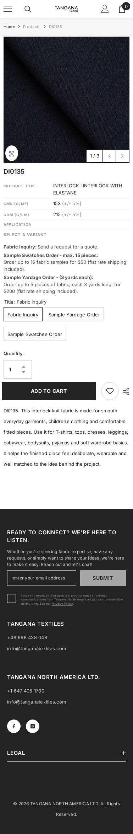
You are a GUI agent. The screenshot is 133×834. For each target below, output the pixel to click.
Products (32, 26)
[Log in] (105, 9)
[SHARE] (124, 391)
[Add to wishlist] (110, 391)
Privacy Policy (62, 603)
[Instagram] (32, 726)
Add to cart (49, 391)
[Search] (28, 9)
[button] (109, 156)
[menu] (8, 9)
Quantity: (14, 353)
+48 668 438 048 (27, 637)
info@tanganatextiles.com (36, 648)
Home (9, 26)
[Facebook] (14, 726)
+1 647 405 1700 (25, 691)
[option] (66, 100)
